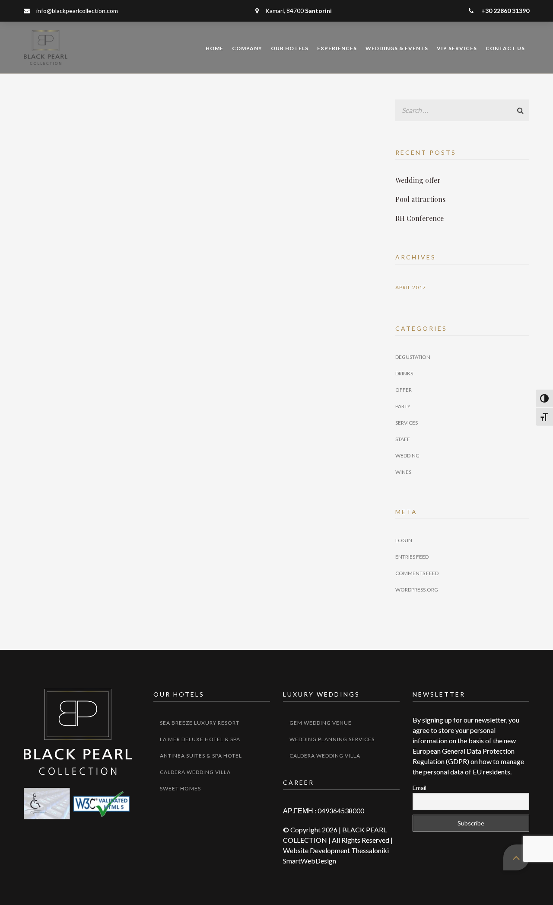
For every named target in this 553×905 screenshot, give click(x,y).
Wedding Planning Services (332, 739)
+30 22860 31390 (504, 10)
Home (214, 48)
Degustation (412, 357)
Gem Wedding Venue (320, 723)
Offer (403, 390)
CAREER (298, 782)
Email (419, 787)
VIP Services (457, 48)
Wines (403, 472)
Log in (403, 540)
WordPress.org (416, 589)
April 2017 (410, 287)
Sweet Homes (180, 788)
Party (402, 406)
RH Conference (419, 218)
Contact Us (505, 48)
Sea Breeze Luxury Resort (199, 723)
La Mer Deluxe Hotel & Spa (200, 739)
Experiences (337, 48)
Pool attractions (420, 199)
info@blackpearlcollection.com (77, 10)
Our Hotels (289, 48)
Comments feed (417, 573)
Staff (402, 439)
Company (247, 48)
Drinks (404, 373)
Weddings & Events (396, 48)
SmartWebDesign (309, 861)
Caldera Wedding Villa (195, 772)
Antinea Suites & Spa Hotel (201, 755)
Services (406, 422)
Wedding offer (418, 180)
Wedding (407, 455)
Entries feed (412, 556)
